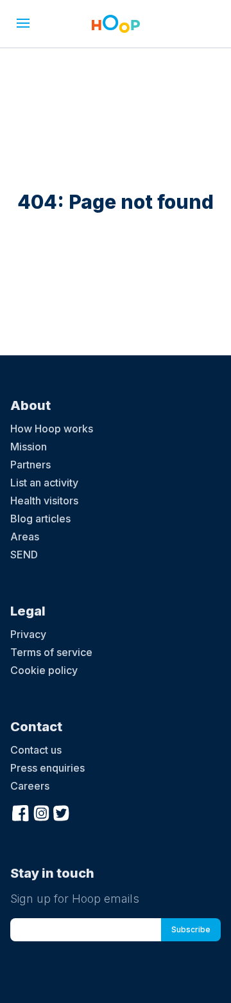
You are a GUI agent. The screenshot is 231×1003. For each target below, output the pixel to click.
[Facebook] (20, 811)
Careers (29, 785)
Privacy (28, 634)
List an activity (44, 482)
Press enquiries (47, 767)
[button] (23, 23)
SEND (24, 554)
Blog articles (40, 518)
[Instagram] (41, 811)
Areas (24, 536)
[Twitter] (61, 811)
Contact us (36, 749)
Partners (30, 464)
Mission (28, 446)
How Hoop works (51, 428)
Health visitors (44, 500)
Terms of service (51, 652)
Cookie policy (44, 670)
